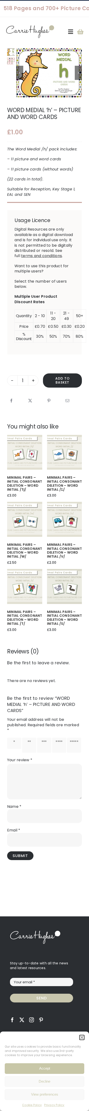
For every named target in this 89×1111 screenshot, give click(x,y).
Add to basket (62, 380)
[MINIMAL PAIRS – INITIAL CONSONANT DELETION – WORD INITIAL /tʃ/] (24, 437)
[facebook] (12, 1020)
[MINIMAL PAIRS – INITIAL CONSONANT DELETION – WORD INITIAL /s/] (64, 571)
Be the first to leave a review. (38, 663)
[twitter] (21, 1020)
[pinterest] (41, 1020)
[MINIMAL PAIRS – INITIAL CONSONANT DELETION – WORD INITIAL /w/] (24, 504)
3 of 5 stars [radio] (44, 745)
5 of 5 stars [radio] (74, 745)
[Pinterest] (49, 401)
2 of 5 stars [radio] (29, 745)
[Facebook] (11, 401)
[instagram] (31, 1020)
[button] (82, 1037)
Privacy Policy (54, 1105)
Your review (19, 760)
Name (14, 806)
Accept (44, 1068)
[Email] (67, 401)
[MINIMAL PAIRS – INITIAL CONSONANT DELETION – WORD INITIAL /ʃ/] (64, 437)
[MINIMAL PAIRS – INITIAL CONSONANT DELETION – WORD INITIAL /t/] (24, 571)
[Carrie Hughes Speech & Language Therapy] (30, 27)
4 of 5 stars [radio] (59, 745)
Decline (44, 1081)
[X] (30, 401)
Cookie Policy (32, 1105)
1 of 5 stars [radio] (14, 743)
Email (13, 830)
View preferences (44, 1094)
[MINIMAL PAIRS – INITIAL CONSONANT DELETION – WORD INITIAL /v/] (64, 504)
